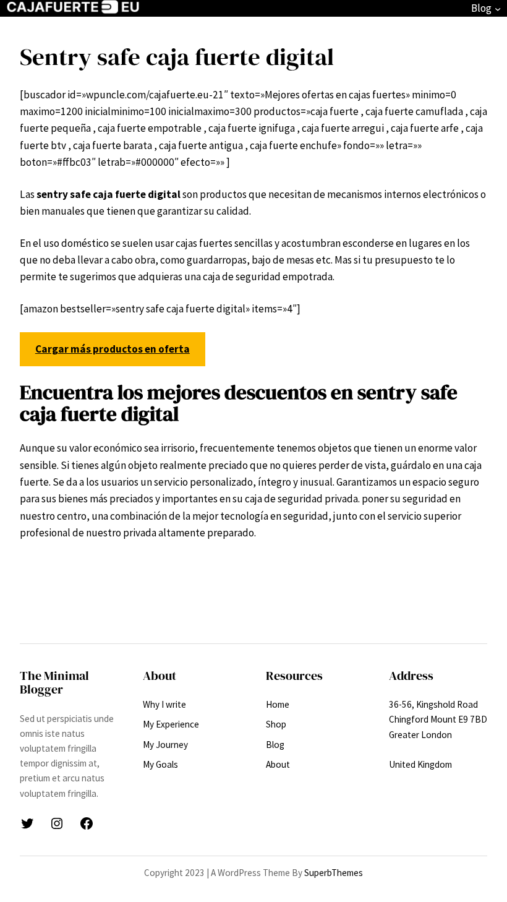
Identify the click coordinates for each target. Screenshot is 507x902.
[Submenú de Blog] (498, 9)
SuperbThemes (333, 872)
